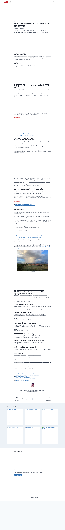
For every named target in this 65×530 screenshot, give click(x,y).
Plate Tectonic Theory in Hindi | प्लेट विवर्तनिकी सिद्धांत (25, 379)
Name (15, 469)
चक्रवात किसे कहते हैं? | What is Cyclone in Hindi (24, 373)
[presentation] (15, 414)
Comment (16, 457)
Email (28, 469)
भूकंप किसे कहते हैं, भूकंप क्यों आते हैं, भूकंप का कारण (24, 135)
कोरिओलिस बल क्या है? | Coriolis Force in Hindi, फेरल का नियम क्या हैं (28, 235)
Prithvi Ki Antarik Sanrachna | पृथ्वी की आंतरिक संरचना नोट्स (27, 375)
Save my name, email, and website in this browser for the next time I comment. (29, 472)
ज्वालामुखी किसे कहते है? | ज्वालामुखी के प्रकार (23, 133)
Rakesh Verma (17, 28)
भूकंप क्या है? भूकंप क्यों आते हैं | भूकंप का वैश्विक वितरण (21, 399)
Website (41, 469)
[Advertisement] (32, 14)
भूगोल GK (15, 21)
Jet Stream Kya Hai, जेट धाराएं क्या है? (22, 377)
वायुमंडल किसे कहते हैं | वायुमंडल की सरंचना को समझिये (25, 205)
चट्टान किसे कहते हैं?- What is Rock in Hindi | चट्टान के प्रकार (42, 399)
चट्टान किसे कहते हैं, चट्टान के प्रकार (21, 376)
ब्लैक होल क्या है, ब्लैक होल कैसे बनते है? (22, 380)
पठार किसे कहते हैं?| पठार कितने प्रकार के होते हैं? (23, 204)
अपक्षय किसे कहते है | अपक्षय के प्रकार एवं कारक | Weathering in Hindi (28, 237)
